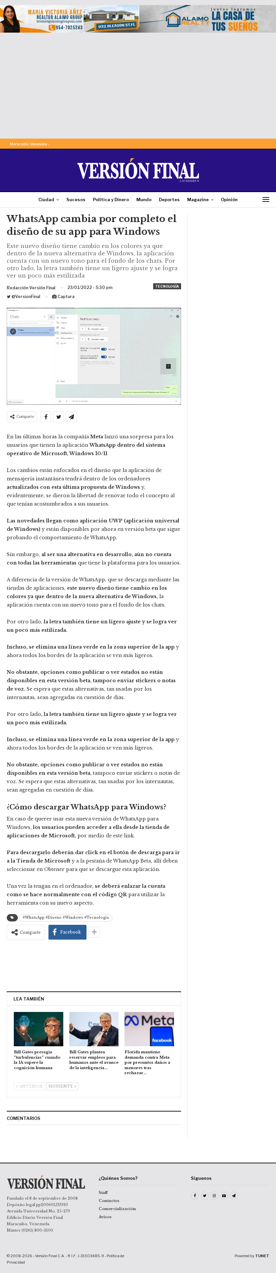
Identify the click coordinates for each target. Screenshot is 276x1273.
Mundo (143, 199)
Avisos (105, 1216)
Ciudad (46, 199)
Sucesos (75, 199)
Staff (103, 1192)
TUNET (262, 1255)
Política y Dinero (111, 199)
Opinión (229, 199)
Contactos (109, 1200)
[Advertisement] (138, 83)
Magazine (198, 199)
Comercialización (117, 1208)
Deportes (169, 199)
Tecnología (167, 286)
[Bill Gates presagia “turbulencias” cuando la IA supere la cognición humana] (38, 1029)
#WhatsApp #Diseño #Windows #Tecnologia (66, 917)
